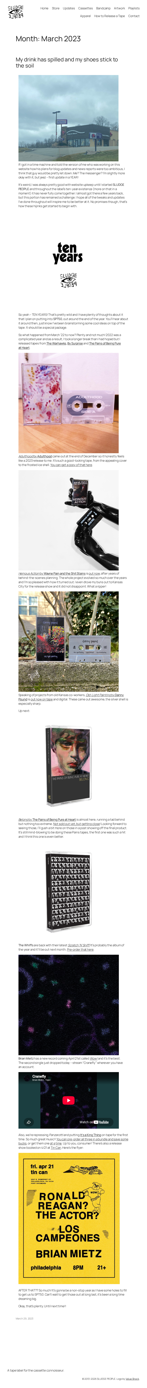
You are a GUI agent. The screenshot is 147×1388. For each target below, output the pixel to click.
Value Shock (132, 1378)
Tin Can (56, 1148)
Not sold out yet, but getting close (76, 824)
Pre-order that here (80, 949)
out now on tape (42, 699)
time (59, 1143)
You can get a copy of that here (71, 465)
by (35, 456)
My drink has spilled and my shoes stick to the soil (67, 62)
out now (94, 573)
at (51, 1143)
